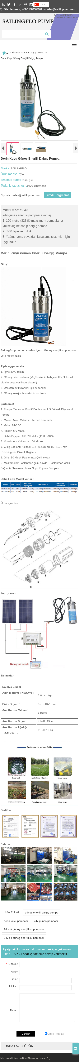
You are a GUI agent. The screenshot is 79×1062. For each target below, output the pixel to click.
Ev (5, 52)
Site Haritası (10, 9)
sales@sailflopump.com (60, 9)
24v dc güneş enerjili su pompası (24, 937)
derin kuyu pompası (16, 920)
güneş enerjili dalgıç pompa (41, 912)
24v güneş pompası (46, 920)
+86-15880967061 (32, 9)
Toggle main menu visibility (74, 44)
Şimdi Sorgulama (57, 195)
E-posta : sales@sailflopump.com (21, 195)
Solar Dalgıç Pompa (33, 52)
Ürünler (16, 52)
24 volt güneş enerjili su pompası (24, 929)
